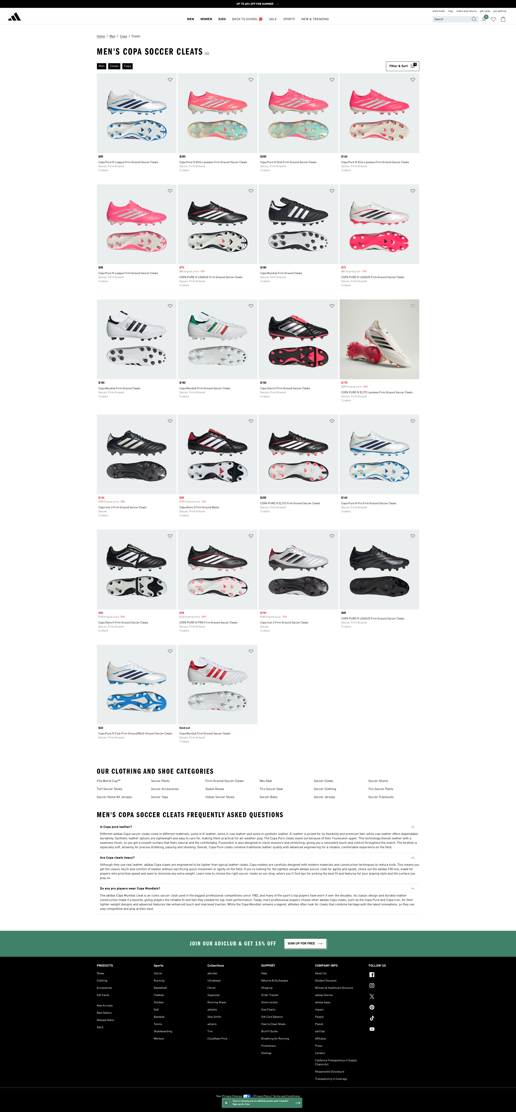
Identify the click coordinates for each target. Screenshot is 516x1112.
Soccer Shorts (378, 781)
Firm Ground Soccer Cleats (224, 781)
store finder (439, 11)
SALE (273, 19)
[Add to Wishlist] (170, 80)
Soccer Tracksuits (381, 797)
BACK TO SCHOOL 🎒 (247, 19)
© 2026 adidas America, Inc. (258, 1106)
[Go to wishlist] (493, 19)
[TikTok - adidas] (394, 1018)
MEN (190, 19)
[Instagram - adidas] (394, 986)
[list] (241, 66)
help (450, 11)
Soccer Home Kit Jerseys (114, 797)
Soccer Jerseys (324, 797)
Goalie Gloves (214, 789)
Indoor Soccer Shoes (219, 797)
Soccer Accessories (165, 789)
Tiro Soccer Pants (380, 789)
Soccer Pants (160, 781)
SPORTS (289, 19)
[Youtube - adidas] (394, 1029)
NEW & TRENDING (315, 19)
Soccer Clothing (325, 789)
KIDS (222, 19)
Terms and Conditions (286, 1096)
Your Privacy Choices (229, 1096)
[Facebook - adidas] (394, 975)
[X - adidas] (394, 997)
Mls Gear (266, 781)
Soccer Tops (159, 797)
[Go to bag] (503, 19)
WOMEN (206, 19)
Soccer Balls (269, 797)
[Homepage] (14, 17)
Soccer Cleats (323, 781)
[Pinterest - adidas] (394, 1007)
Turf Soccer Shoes (109, 789)
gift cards (485, 11)
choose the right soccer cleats (237, 873)
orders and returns (466, 11)
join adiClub (499, 11)
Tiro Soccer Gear (271, 789)
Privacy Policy (262, 1096)
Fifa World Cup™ (108, 781)
